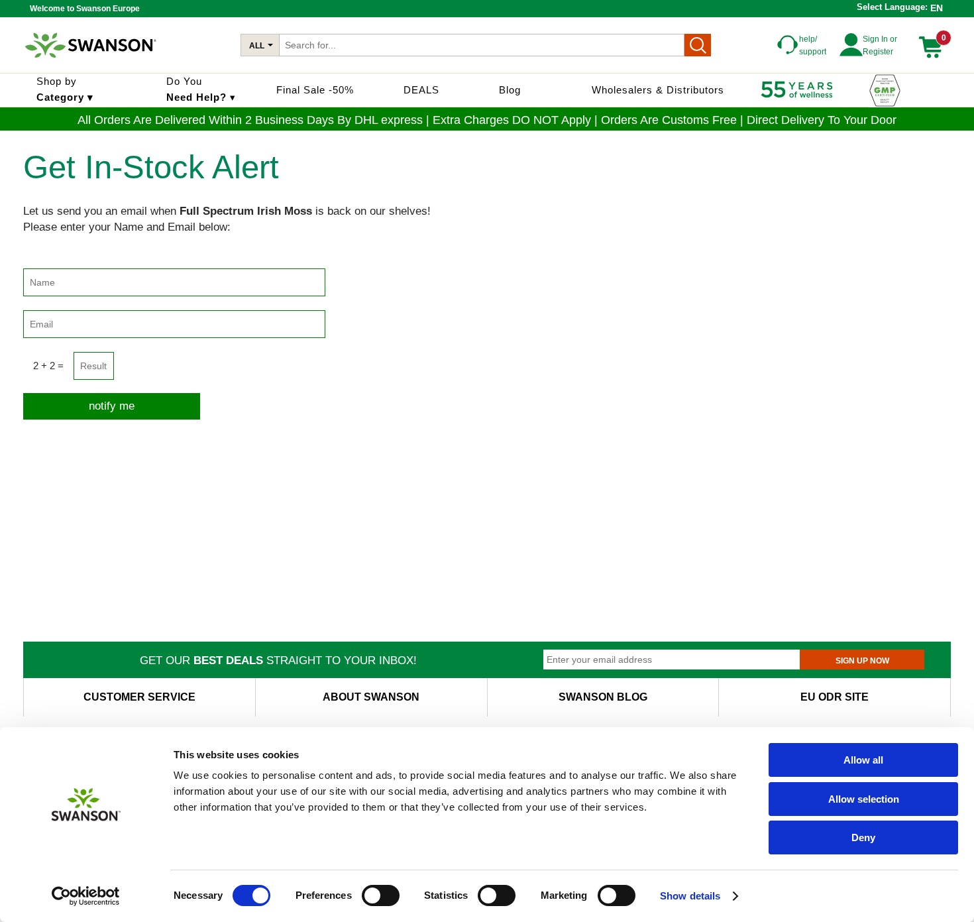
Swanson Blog (603, 697)
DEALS (421, 89)
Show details (690, 895)
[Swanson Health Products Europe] (92, 63)
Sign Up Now (862, 660)
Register (878, 51)
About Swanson (371, 697)
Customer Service (139, 697)
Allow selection (863, 799)
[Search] (697, 45)
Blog (510, 89)
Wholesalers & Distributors (658, 89)
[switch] (381, 895)
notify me (112, 406)
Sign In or (880, 39)
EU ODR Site (834, 697)
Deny (863, 837)
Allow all (863, 760)
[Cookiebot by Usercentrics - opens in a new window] (86, 896)
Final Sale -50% (315, 89)
